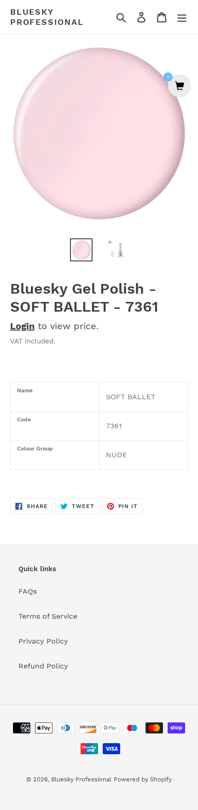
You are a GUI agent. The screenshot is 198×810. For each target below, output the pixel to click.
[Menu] (182, 16)
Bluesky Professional (47, 17)
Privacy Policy (43, 641)
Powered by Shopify (143, 779)
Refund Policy (43, 666)
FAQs (27, 591)
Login (22, 325)
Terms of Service (47, 616)
